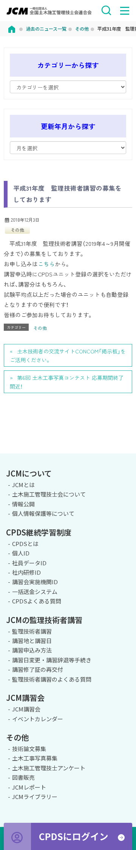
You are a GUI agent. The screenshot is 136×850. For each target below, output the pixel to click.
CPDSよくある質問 (36, 601)
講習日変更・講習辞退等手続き (51, 660)
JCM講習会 (26, 709)
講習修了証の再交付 (37, 669)
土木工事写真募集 (34, 758)
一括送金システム (34, 591)
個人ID (20, 553)
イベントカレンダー (37, 719)
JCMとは (23, 485)
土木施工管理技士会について (49, 494)
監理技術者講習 (32, 631)
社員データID (29, 563)
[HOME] (11, 28)
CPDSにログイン (68, 836)
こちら (46, 264)
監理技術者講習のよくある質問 (51, 679)
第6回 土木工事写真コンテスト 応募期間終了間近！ (67, 382)
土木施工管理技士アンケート (48, 768)
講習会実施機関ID (35, 582)
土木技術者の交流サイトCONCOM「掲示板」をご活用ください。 (68, 355)
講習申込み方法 (32, 650)
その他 (17, 230)
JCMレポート (29, 787)
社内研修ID (26, 572)
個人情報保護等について (43, 513)
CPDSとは (25, 544)
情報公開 (23, 504)
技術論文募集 (29, 749)
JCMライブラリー (34, 797)
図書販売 (23, 777)
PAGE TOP (127, 452)
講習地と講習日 (32, 641)
